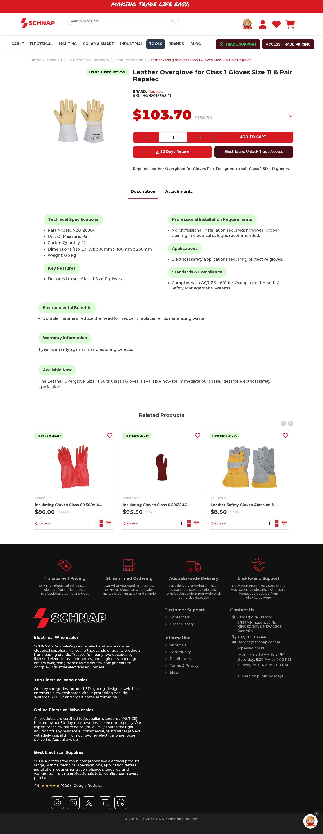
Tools (155, 44)
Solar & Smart (98, 44)
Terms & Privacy (184, 666)
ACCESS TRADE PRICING (288, 44)
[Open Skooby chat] (310, 821)
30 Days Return (174, 152)
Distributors (180, 659)
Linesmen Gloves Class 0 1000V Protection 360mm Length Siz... (268, 505)
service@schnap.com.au (259, 642)
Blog (195, 44)
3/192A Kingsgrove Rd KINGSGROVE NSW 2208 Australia (259, 626)
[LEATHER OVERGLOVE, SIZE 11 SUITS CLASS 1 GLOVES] (79, 120)
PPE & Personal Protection (85, 60)
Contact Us (180, 617)
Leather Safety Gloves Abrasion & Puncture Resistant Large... (180, 505)
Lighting (68, 44)
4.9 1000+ (68, 786)
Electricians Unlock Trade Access (254, 152)
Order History (182, 624)
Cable (17, 44)
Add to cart (253, 137)
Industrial (131, 44)
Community (180, 652)
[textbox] (123, 21)
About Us (178, 645)
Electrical (41, 44)
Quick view (64, 523)
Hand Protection (128, 60)
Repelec (155, 92)
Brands (176, 44)
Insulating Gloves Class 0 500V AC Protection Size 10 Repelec (92, 505)
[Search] (173, 21)
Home (35, 60)
